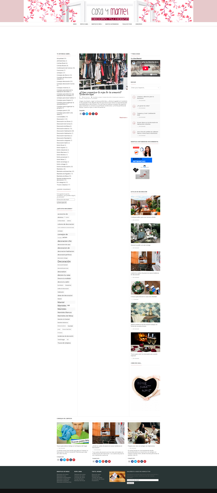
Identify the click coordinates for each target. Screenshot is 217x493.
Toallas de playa (97, 477)
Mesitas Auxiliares (62, 326)
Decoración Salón (62, 143)
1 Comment (135, 299)
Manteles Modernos (63, 322)
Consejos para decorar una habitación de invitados (65, 94)
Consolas (60, 237)
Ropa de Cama (84, 24)
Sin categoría (61, 182)
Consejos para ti (62, 110)
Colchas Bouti (61, 63)
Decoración (60, 119)
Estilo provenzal (62, 157)
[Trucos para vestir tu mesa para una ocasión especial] (145, 342)
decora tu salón (63, 282)
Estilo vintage (61, 164)
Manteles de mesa (97, 24)
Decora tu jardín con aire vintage (140, 245)
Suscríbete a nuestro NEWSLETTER (138, 471)
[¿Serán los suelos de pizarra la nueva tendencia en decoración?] (145, 261)
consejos (59, 73)
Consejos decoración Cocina (65, 84)
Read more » (123, 117)
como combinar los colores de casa (66, 227)
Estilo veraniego (62, 162)
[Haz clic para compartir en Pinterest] (96, 113)
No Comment (87, 97)
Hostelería (95, 480)
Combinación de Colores (64, 68)
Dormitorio (60, 285)
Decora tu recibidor (64, 278)
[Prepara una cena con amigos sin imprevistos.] (144, 433)
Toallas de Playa (127, 24)
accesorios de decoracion (63, 214)
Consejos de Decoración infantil (64, 78)
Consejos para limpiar (64, 100)
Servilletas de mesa (98, 479)
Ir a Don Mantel (136, 58)
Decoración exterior (63, 128)
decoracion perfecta (64, 255)
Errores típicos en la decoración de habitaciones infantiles (147, 123)
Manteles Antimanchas (112, 24)
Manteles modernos (63, 479)
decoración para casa (63, 268)
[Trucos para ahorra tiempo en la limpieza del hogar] (73, 433)
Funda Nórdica (79, 479)
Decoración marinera (63, 136)
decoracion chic (65, 241)
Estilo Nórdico (61, 155)
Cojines (67, 217)
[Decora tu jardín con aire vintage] (145, 233)
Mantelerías (96, 476)
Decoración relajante (63, 140)
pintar (59, 329)
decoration (62, 272)
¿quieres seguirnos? (64, 189)
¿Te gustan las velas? (143, 106)
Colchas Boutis (61, 66)
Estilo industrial (62, 150)
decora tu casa (64, 275)
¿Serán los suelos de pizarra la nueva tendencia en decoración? (145, 273)
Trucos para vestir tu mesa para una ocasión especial (144, 354)
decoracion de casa (64, 244)
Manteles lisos (61, 476)
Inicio (74, 24)
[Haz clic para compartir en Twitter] (87, 113)
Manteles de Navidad (64, 319)
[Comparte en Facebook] (83, 113)
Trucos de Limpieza (64, 343)
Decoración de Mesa (63, 126)
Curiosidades (61, 117)
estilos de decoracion (63, 288)
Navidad (70, 326)
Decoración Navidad (63, 138)
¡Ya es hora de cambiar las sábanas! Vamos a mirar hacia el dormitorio (147, 132)
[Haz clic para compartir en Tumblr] (93, 113)
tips (67, 339)
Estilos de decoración (63, 167)
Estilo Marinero (62, 152)
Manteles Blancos (65, 312)
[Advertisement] (108, 39)
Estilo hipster (61, 147)
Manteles (60, 169)
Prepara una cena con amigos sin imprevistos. (141, 446)
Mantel (60, 299)
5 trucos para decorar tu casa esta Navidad (144, 296)
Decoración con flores (63, 121)
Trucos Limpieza (62, 185)
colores (69, 220)
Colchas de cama (79, 477)
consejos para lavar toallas (65, 98)
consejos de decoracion (63, 234)
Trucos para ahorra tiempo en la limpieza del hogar (72, 446)
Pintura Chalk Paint (66, 329)
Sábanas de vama (79, 474)
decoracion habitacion (66, 251)
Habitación (61, 292)
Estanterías (68, 285)
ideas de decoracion (65, 295)
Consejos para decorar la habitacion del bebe (65, 90)
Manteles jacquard (63, 480)
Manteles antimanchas (64, 171)
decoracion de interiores (64, 248)
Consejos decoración (63, 81)
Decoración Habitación (64, 131)
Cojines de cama (79, 476)
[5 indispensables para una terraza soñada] (145, 205)
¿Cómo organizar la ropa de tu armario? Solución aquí (100, 93)
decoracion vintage (63, 258)
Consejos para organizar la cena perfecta (65, 103)
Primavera (60, 332)
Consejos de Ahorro (63, 75)
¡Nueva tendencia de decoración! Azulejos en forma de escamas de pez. (144, 325)
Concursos (139, 24)
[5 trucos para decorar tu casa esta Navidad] (145, 288)
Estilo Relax (60, 159)
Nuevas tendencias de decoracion (64, 179)
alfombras (60, 217)
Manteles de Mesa (62, 176)
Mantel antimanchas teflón (64, 302)
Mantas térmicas (79, 480)
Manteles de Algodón (63, 174)
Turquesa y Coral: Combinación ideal (146, 114)
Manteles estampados (64, 477)
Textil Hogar (61, 339)
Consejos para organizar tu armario (65, 107)
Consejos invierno (62, 88)
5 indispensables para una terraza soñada (143, 217)
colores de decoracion (66, 224)
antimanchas (61, 61)
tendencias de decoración (65, 336)
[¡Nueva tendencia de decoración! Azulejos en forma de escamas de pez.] (145, 312)
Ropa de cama (96, 474)
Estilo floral (60, 145)
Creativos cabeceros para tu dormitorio (145, 97)
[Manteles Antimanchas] (141, 166)
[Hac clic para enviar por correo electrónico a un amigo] (80, 113)
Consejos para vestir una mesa (65, 113)
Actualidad (60, 58)
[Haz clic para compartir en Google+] (90, 113)
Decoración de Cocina (63, 124)
